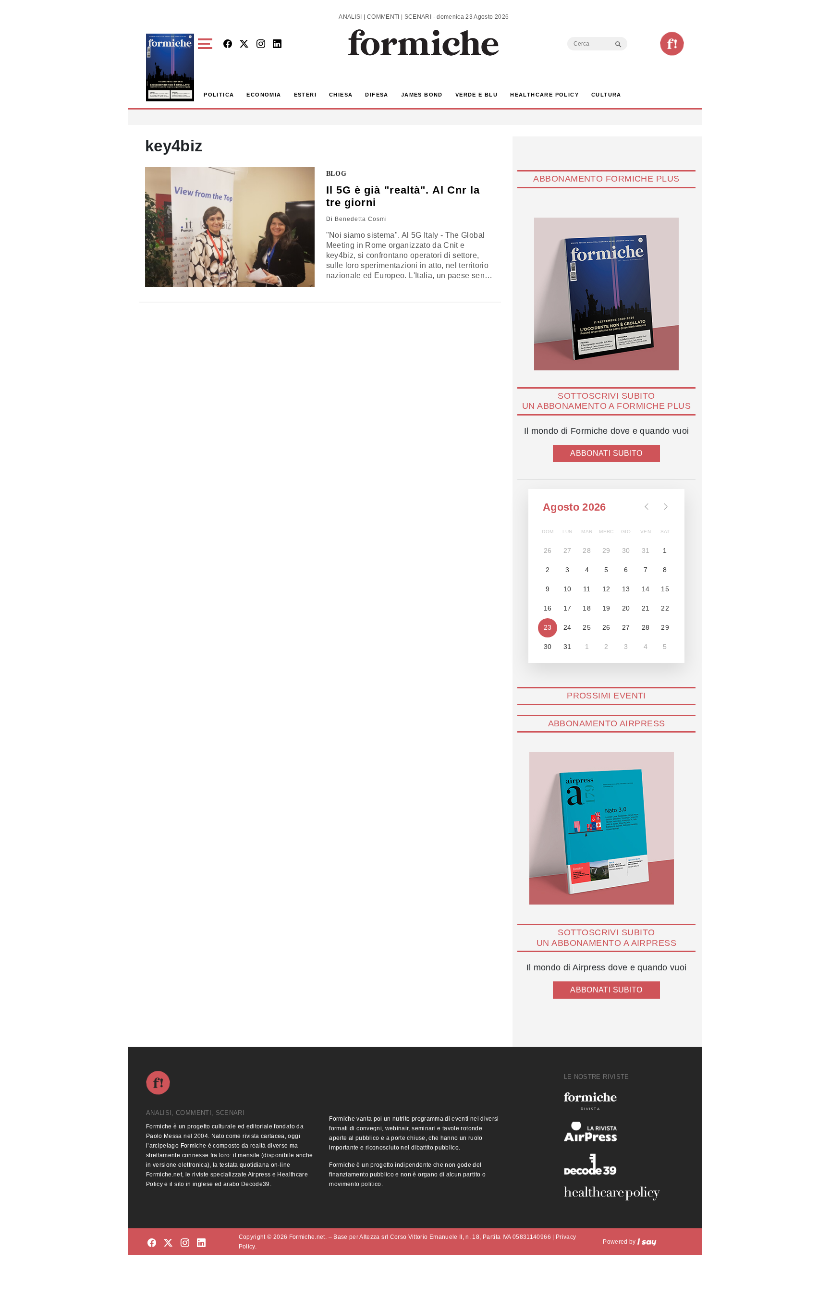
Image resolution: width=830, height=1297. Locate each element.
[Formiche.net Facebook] (228, 44)
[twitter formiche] (168, 1243)
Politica (219, 95)
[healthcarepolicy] (616, 1193)
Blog (336, 173)
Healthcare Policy (544, 95)
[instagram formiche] (185, 1243)
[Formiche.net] (672, 44)
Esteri (305, 95)
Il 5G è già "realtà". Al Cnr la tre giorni (403, 196)
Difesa (376, 95)
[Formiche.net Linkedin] (277, 44)
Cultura (606, 95)
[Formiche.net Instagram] (261, 44)
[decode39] (616, 1164)
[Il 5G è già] (230, 227)
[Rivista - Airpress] (616, 1131)
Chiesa (341, 95)
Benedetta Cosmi (361, 219)
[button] (207, 67)
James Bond (422, 95)
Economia (263, 95)
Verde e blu (476, 95)
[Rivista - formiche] (616, 1101)
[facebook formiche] (152, 1243)
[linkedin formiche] (201, 1243)
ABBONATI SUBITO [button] (606, 453)
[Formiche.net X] (244, 44)
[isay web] (647, 1241)
